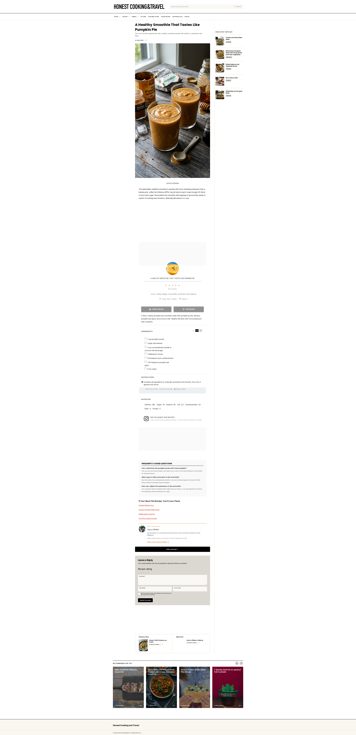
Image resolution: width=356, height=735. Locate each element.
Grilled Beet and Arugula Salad (234, 92)
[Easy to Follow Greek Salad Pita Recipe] (194, 687)
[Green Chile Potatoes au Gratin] (154, 643)
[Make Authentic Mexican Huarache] (128, 687)
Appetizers (229, 57)
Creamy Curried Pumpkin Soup (149, 510)
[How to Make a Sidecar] (191, 643)
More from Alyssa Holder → (158, 542)
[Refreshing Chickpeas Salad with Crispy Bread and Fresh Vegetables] (219, 54)
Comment (142, 576)
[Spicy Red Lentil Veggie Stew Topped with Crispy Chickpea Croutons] (161, 687)
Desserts (228, 80)
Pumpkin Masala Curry (146, 505)
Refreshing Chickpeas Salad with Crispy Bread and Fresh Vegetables (234, 52)
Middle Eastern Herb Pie (147, 514)
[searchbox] (201, 6)
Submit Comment (145, 600)
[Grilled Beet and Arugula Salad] (219, 94)
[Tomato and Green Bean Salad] (219, 41)
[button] (172, 549)
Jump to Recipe (172, 183)
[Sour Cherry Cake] (219, 81)
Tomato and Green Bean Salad (234, 38)
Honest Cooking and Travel (126, 725)
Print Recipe (158, 309)
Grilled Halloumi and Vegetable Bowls (232, 65)
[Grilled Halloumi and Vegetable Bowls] (219, 67)
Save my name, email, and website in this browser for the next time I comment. (156, 594)
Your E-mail (177, 588)
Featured (228, 42)
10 (162, 644)
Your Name (142, 588)
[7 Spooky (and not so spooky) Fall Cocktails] (227, 687)
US (197, 330)
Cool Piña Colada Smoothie (148, 518)
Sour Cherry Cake (232, 78)
